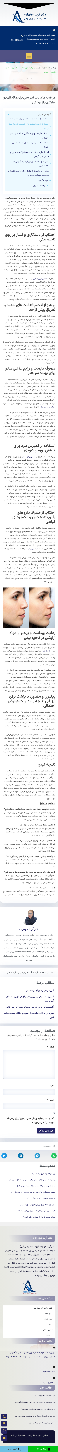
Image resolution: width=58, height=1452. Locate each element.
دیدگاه (50, 1047)
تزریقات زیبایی (41, 67)
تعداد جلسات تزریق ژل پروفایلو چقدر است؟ (39, 1217)
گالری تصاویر (47, 1319)
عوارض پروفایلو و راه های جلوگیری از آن (41, 1198)
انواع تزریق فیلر (32, 548)
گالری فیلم (48, 1313)
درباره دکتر (48, 1335)
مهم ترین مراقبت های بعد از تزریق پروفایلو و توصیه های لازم (33, 1192)
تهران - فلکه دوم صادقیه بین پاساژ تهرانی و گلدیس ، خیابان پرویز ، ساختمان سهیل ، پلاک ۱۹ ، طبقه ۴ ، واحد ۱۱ (39, 39)
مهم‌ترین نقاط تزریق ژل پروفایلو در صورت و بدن (37, 1204)
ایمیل (50, 1100)
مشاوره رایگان (41, 1449)
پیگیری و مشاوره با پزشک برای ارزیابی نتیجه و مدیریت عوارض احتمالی (28, 173)
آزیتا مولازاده (51, 67)
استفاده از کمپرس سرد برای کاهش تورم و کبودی (30, 145)
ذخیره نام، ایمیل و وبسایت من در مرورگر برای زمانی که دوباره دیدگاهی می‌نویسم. (30, 1120)
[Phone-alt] (4, 1416)
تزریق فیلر (46, 651)
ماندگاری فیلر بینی (47, 407)
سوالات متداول (39, 185)
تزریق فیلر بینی (27, 456)
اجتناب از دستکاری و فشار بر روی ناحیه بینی (28, 118)
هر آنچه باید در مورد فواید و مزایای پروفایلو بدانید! (36, 1210)
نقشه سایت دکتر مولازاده (43, 1308)
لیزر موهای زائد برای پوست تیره (39, 990)
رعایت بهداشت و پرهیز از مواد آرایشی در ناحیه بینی (31, 163)
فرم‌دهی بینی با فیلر (40, 278)
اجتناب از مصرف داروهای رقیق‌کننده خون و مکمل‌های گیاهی (29, 154)
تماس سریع (12, 1449)
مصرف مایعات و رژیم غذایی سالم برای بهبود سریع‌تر (29, 135)
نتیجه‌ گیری (43, 180)
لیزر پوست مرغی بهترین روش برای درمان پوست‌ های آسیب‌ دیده (31, 1180)
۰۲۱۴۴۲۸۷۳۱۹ (48, 1372)
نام (52, 1085)
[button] (29, 56)
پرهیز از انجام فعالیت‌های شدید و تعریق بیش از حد (28, 126)
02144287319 (17, 40)
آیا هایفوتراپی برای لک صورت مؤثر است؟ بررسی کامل (30, 1007)
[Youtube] (4, 1438)
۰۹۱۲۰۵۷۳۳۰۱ (48, 1383)
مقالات (50, 1324)
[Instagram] (4, 1423)
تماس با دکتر (47, 1330)
